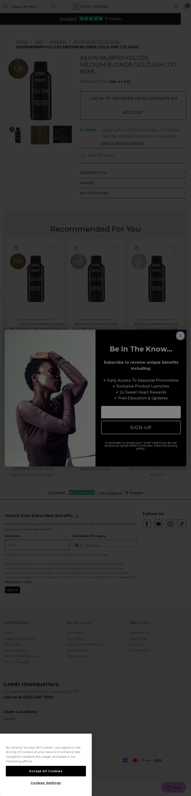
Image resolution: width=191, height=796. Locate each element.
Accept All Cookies (46, 771)
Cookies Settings (46, 783)
